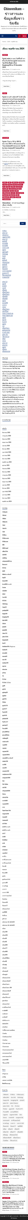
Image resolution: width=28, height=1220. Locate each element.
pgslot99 (11, 1109)
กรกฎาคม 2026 (6, 436)
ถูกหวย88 (5, 882)
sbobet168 (5, 761)
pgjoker (4, 696)
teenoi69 (4, 817)
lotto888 (4, 653)
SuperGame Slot (6, 810)
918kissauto (5, 538)
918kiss (4, 230)
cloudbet (4, 591)
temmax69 (5, 138)
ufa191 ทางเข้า (6, 827)
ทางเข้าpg (5, 886)
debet (3, 594)
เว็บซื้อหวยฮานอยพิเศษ (8, 1030)
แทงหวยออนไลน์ (7, 1056)
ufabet (4, 846)
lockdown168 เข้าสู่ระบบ (8, 646)
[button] (2, 36)
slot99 (4, 288)
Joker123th (6, 1106)
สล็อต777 (4, 948)
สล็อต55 (4, 938)
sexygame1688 (6, 778)
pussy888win (5, 735)
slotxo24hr (5, 797)
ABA (9, 182)
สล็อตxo (4, 349)
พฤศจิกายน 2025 (7, 462)
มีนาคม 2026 (6, 449)
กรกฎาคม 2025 (6, 475)
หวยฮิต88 (5, 1010)
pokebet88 (5, 718)
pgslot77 (4, 266)
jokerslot (4, 345)
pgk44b (4, 699)
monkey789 (5, 663)
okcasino (4, 669)
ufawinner (5, 850)
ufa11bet (4, 823)
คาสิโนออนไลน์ (6, 193)
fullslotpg (5, 254)
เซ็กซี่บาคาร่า (6, 1020)
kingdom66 (5, 640)
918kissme (5, 541)
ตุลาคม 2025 (5, 465)
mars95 (4, 659)
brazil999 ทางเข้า (7, 584)
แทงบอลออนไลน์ (7, 1053)
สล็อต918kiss (6, 958)
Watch (24, 36)
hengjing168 (5, 617)
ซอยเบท (4, 869)
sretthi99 (5, 800)
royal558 (4, 745)
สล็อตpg (4, 964)
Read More (7, 86)
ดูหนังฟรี (4, 241)
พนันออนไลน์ (11, 195)
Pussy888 (5, 188)
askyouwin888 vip (7, 561)
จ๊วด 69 (4, 866)
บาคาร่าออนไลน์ (19, 193)
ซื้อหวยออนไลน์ (6, 275)
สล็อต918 (4, 955)
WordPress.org (6, 1083)
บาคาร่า (13, 193)
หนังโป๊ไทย (5, 311)
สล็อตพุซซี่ (5, 971)
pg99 (3, 686)
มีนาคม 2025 (6, 488)
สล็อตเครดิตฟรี (6, 981)
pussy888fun (5, 732)
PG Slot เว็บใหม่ (6, 682)
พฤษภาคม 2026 (6, 442)
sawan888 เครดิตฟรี (7, 758)
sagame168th (6, 237)
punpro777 (5, 273)
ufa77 (3, 833)
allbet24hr (5, 551)
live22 (4, 256)
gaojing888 (5, 610)
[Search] (16, 35)
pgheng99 (5, 252)
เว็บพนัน (18, 197)
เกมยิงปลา (13, 197)
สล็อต (17, 195)
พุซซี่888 (4, 912)
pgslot (6, 163)
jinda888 (4, 630)
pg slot (4, 319)
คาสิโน (16, 191)
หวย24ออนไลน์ (6, 1007)
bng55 (4, 577)
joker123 (4, 233)
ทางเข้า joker (6, 332)
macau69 (4, 656)
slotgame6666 (6, 791)
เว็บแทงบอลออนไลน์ (7, 1050)
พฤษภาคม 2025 (6, 482)
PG (3, 186)
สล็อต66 (4, 290)
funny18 (4, 607)
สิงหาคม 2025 (6, 472)
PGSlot (4, 93)
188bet (4, 518)
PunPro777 (19, 186)
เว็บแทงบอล (5, 1046)
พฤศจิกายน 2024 (7, 501)
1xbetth (4, 528)
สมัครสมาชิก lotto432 (8, 922)
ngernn (20, 184)
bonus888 (5, 581)
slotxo (4, 307)
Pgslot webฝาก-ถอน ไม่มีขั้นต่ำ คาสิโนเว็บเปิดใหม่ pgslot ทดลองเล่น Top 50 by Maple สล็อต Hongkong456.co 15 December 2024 (13, 62)
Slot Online (5, 191)
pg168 (4, 283)
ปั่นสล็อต (4, 899)
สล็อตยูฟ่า (5, 974)
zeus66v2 (4, 853)
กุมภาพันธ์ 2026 (6, 452)
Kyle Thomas (6, 69)
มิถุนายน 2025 (6, 478)
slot (3, 326)
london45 (4, 650)
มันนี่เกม (4, 915)
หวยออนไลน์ (5, 277)
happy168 (4, 614)
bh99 (3, 571)
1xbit (3, 532)
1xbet (3, 525)
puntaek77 (5, 725)
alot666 (4, 555)
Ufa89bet (4, 840)
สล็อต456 (5, 55)
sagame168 (5, 751)
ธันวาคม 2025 (6, 459)
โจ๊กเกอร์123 (5, 336)
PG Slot (8, 186)
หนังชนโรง (5, 235)
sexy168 (4, 768)
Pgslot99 (4, 712)
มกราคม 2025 (6, 495)
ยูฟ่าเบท (4, 919)
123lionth (4, 512)
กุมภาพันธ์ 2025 (6, 491)
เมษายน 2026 (6, 445)
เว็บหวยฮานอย (6, 1043)
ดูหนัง (3, 258)
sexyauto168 (5, 771)
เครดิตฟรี (4, 1017)
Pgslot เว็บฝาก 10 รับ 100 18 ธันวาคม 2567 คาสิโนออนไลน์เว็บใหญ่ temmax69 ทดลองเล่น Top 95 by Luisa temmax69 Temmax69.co (13, 144)
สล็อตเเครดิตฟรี (6, 991)
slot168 (4, 787)
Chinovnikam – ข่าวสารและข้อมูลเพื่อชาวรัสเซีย (14, 15)
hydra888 (4, 620)
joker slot (5, 334)
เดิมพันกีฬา (5, 1024)
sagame (4, 748)
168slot (4, 515)
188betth (4, 522)
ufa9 (3, 843)
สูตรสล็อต (5, 1000)
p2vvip (4, 673)
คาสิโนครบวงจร (6, 859)
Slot (20, 188)
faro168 (4, 597)
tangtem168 (5, 814)
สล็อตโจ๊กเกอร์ (6, 997)
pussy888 (5, 243)
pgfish (4, 689)
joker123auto (14, 1103)
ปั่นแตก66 (5, 195)
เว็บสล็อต (4, 1040)
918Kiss (5, 182)
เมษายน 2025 (6, 485)
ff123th (4, 600)
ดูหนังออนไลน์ (6, 330)
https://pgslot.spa (7, 315)
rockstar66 (5, 741)
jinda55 (4, 286)
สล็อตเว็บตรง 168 (7, 987)
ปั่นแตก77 (5, 905)
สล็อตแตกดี (5, 994)
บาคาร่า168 (5, 247)
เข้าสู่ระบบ (5, 1074)
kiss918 (4, 322)
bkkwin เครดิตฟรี (6, 574)
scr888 (4, 764)
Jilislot (9, 184)
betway (4, 568)
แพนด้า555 (5, 1060)
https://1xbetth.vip (7, 313)
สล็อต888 (5, 296)
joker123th (5, 637)
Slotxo (11, 191)
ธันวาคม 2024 (6, 498)
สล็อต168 (4, 932)
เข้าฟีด (4, 1077)
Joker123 (15, 184)
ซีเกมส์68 (4, 873)
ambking (4, 558)
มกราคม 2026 (6, 455)
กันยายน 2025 (6, 468)
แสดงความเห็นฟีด (7, 1080)
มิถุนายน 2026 (6, 439)
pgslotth (4, 715)
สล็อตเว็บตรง (5, 292)
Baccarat (22, 182)
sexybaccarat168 (13, 188)
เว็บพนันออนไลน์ (6, 199)
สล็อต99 (4, 961)
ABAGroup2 (15, 182)
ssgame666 (5, 804)
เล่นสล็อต (4, 1027)
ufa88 (4, 837)
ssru (3, 807)
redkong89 (5, 738)
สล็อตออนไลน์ (6, 197)
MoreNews (23, 1216)
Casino (4, 184)
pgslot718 (5, 705)
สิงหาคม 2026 (6, 432)
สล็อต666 (5, 945)
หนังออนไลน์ (5, 262)
